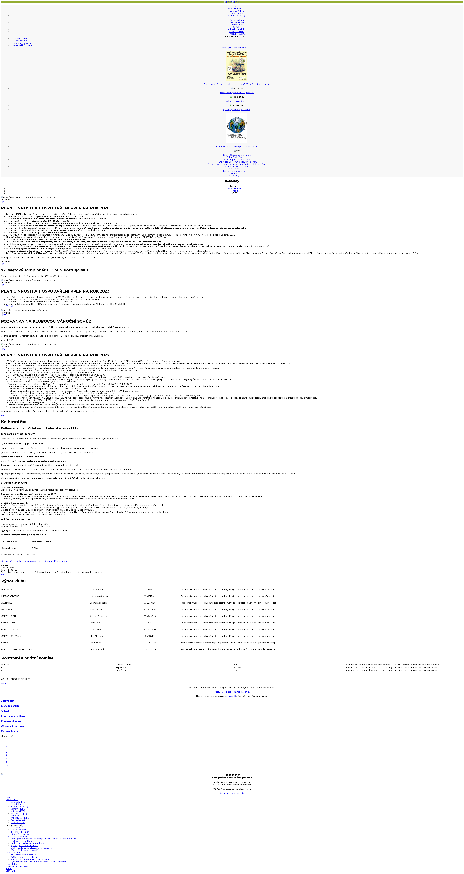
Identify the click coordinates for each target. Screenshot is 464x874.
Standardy (234, 175)
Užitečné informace (22, 45)
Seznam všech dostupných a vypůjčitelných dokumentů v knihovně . (34, 561)
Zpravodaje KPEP (22, 41)
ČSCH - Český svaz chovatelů (237, 155)
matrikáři (232, 696)
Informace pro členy (23, 43)
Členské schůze (22, 38)
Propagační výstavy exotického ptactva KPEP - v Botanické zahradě (237, 84)
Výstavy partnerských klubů (236, 109)
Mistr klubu (234, 169)
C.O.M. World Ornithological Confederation (236, 146)
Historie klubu (237, 13)
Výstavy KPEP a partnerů (234, 48)
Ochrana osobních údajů (232, 793)
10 (7, 765)
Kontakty (236, 27)
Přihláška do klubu (237, 29)
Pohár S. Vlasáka (234, 157)
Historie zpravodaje (237, 15)
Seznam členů (237, 20)
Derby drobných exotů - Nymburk (237, 93)
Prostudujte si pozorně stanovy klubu (232, 692)
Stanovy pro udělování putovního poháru (237, 162)
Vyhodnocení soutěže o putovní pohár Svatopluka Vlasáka (236, 164)
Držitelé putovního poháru (237, 166)
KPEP (4, 202)
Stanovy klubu (237, 25)
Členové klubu (9, 731)
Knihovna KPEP (236, 31)
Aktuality (6, 711)
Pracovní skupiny (236, 34)
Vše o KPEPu (234, 8)
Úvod (234, 6)
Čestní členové (237, 22)
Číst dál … (10, 306)
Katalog (234, 173)
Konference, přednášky (234, 171)
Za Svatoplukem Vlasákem (237, 159)
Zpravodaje (8, 700)
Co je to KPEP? (237, 11)
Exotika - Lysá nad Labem (237, 101)
